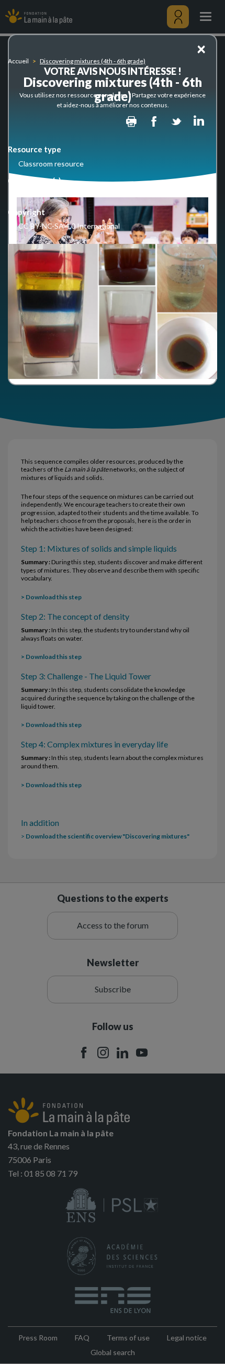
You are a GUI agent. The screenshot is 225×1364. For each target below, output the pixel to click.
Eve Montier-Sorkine (51, 194)
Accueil (18, 61)
